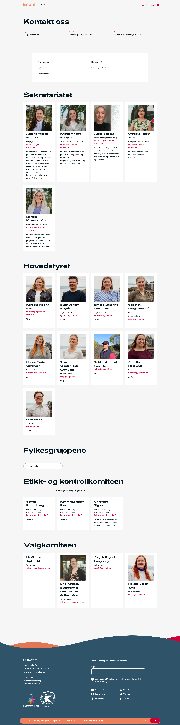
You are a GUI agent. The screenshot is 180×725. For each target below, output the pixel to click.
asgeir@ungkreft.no (102, 568)
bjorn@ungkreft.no (68, 315)
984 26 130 (65, 147)
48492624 (132, 147)
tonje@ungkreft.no (68, 376)
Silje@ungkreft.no (136, 319)
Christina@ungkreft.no (138, 373)
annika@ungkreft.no (35, 144)
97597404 (98, 143)
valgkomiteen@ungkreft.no (38, 568)
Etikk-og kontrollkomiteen (102, 68)
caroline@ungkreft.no (137, 144)
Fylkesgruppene (44, 68)
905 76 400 (31, 314)
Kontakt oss (28, 677)
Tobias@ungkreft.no (103, 369)
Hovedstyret (96, 62)
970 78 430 (31, 147)
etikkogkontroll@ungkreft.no (71, 490)
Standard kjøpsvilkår (32, 683)
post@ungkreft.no (31, 35)
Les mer (145, 721)
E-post (94, 666)
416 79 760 (31, 230)
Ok (155, 720)
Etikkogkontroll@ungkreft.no (38, 515)
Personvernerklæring (32, 680)
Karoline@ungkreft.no (35, 311)
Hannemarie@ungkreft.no (37, 373)
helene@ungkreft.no (137, 594)
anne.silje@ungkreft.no (104, 140)
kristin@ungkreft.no (68, 144)
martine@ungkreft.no (35, 227)
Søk (145, 5)
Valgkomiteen (43, 74)
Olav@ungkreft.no (34, 426)
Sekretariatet (43, 62)
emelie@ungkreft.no (103, 315)
